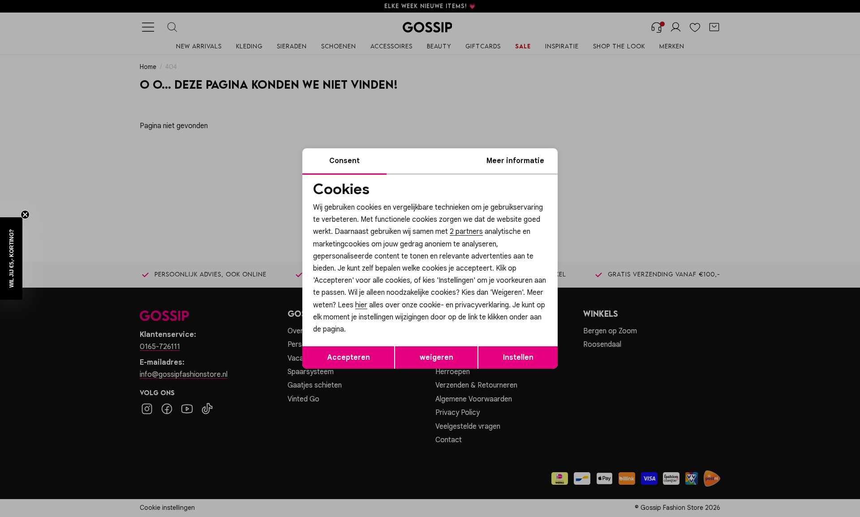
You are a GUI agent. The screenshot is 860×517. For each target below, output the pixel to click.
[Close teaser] (25, 214)
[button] (11, 258)
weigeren (436, 357)
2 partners (466, 231)
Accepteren (348, 357)
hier (361, 305)
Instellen (518, 357)
